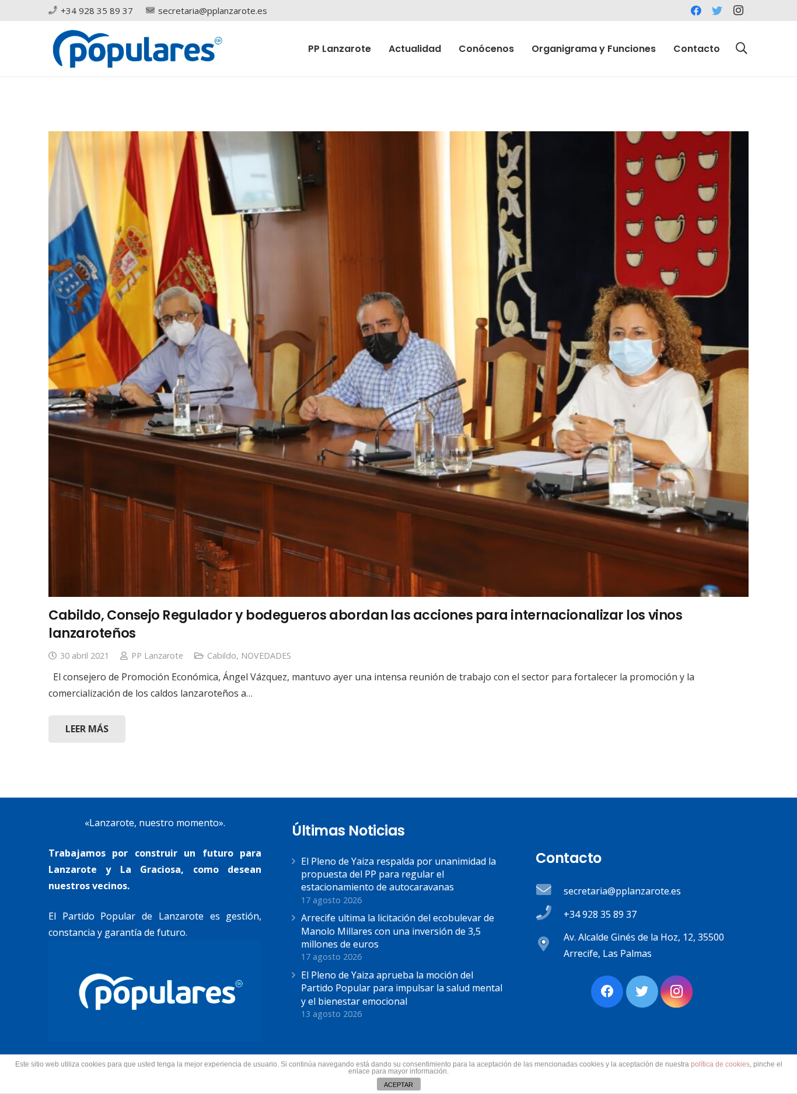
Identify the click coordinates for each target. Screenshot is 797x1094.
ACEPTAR (398, 1084)
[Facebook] (696, 10)
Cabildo (221, 655)
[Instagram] (738, 10)
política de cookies (720, 1064)
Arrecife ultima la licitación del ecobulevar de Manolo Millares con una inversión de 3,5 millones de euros (397, 930)
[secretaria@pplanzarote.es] (550, 891)
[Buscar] (741, 49)
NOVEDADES (266, 655)
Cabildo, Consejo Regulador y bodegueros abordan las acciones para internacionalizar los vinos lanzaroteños (365, 624)
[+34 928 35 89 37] (550, 914)
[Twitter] (717, 10)
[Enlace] (137, 49)
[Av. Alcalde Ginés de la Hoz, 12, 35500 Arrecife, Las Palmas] (550, 945)
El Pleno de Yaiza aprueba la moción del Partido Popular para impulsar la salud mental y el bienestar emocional (401, 988)
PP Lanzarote (157, 655)
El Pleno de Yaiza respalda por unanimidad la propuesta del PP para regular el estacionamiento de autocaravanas (398, 874)
